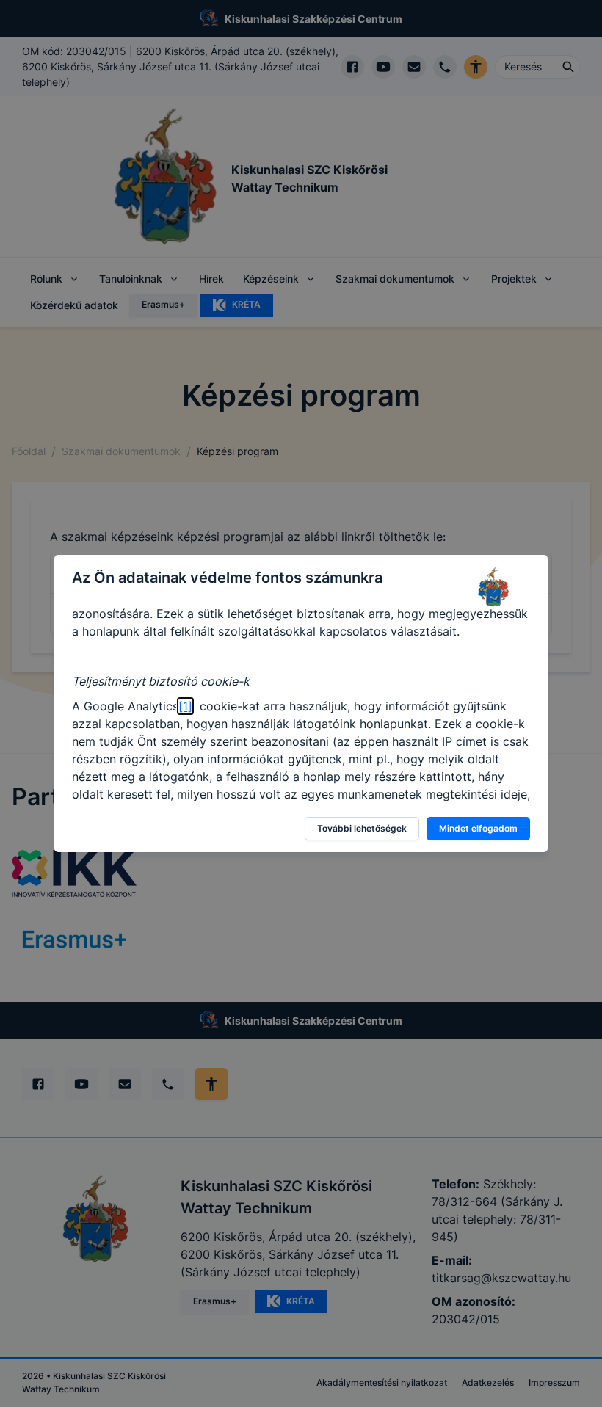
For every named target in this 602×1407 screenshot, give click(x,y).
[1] (185, 706)
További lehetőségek (362, 828)
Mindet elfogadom (478, 828)
